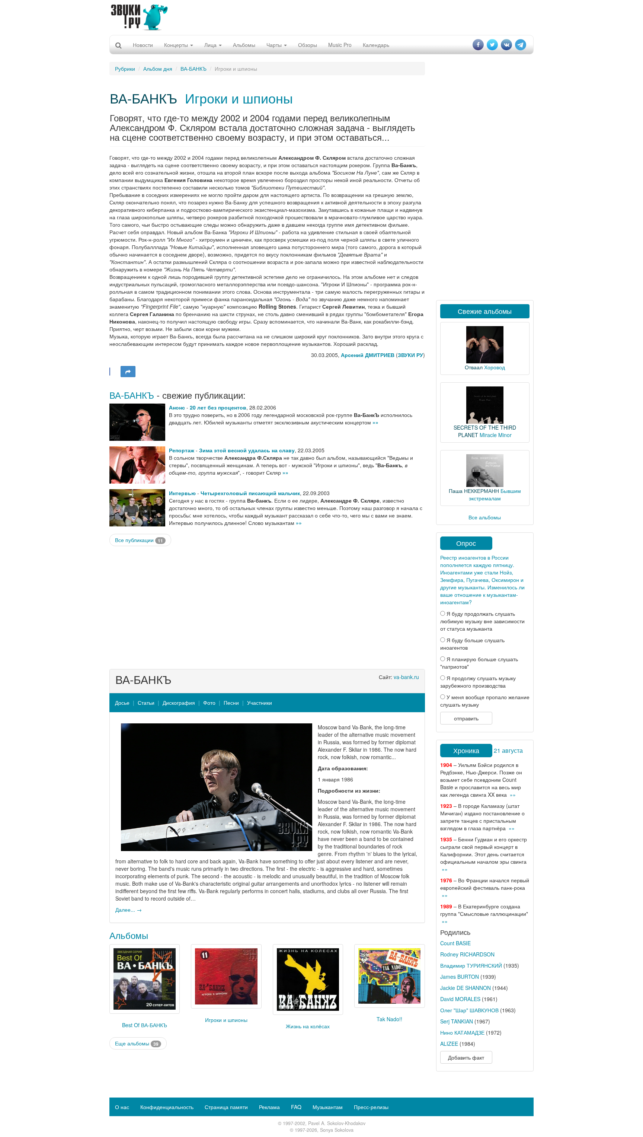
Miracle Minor (496, 435)
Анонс (177, 407)
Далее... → (128, 909)
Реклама (269, 1107)
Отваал (474, 367)
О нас (122, 1107)
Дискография (179, 702)
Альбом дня (157, 68)
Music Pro (340, 44)
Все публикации (139, 540)
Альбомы (244, 44)
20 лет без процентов (218, 407)
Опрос (466, 543)
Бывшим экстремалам (495, 494)
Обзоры (307, 44)
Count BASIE (455, 943)
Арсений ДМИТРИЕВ (367, 355)
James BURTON (459, 976)
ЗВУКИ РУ (410, 355)
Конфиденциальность (166, 1107)
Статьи (146, 702)
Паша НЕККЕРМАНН (474, 490)
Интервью (182, 493)
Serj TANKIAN (456, 1021)
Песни (231, 702)
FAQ (296, 1107)
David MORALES (460, 999)
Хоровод (494, 367)
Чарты (274, 44)
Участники (259, 702)
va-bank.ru (406, 677)
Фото (209, 702)
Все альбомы (484, 517)
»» (375, 422)
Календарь (376, 44)
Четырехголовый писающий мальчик (250, 493)
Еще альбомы (137, 1043)
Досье (122, 702)
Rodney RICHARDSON (467, 954)
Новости (143, 44)
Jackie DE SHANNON (465, 987)
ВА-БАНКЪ (193, 68)
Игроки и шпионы (239, 97)
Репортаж (181, 450)
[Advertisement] (321, 17)
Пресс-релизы (371, 1107)
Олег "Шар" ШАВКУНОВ (469, 1010)
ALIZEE (449, 1043)
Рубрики (125, 68)
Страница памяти (226, 1107)
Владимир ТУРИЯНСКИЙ (471, 965)
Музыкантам (328, 1107)
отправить (466, 718)
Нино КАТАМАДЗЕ (462, 1032)
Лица (211, 44)
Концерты (176, 44)
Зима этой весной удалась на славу (247, 450)
